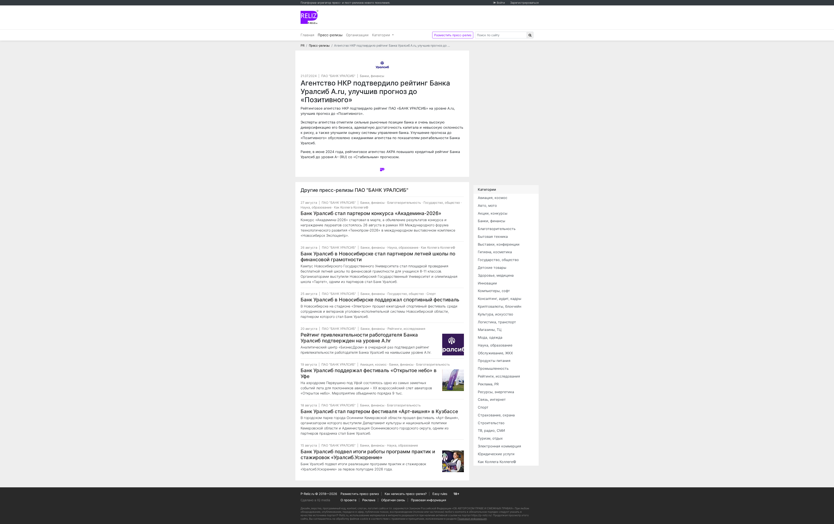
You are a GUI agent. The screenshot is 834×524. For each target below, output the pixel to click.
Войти (501, 2)
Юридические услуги (496, 454)
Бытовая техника (493, 236)
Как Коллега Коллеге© (351, 207)
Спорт (431, 294)
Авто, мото (487, 205)
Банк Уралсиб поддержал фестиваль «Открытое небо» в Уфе (369, 373)
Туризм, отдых (490, 438)
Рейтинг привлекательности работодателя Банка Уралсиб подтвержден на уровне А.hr (359, 337)
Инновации (487, 283)
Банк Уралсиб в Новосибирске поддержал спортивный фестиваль (380, 299)
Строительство (491, 423)
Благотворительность (404, 202)
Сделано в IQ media (315, 500)
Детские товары (492, 267)
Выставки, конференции (499, 244)
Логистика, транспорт (497, 322)
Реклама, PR (488, 384)
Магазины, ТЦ (489, 329)
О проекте (348, 500)
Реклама (368, 500)
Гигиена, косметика (495, 252)
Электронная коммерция (499, 446)
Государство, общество (442, 202)
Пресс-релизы (331, 35)
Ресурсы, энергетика (496, 392)
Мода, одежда (490, 337)
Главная (307, 35)
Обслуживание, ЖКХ (495, 353)
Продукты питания (494, 360)
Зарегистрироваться (524, 2)
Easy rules (439, 494)
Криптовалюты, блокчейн (499, 306)
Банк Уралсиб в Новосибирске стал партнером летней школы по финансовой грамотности (378, 256)
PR (302, 45)
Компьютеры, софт (494, 291)
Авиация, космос (373, 364)
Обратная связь (393, 500)
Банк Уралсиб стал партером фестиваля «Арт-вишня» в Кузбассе (379, 411)
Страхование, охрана (496, 415)
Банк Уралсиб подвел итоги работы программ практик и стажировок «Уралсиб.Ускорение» (368, 454)
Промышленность (493, 368)
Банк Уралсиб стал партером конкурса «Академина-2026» (371, 213)
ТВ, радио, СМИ (491, 430)
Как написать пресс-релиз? (406, 494)
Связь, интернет (492, 399)
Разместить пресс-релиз (452, 35)
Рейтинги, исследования (406, 328)
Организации (357, 35)
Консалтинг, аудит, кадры (499, 298)
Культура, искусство (495, 314)
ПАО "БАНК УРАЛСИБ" (338, 76)
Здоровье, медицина (496, 275)
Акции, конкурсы (492, 213)
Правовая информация (428, 500)
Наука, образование (316, 207)
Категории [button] (381, 35)
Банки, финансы (372, 76)
